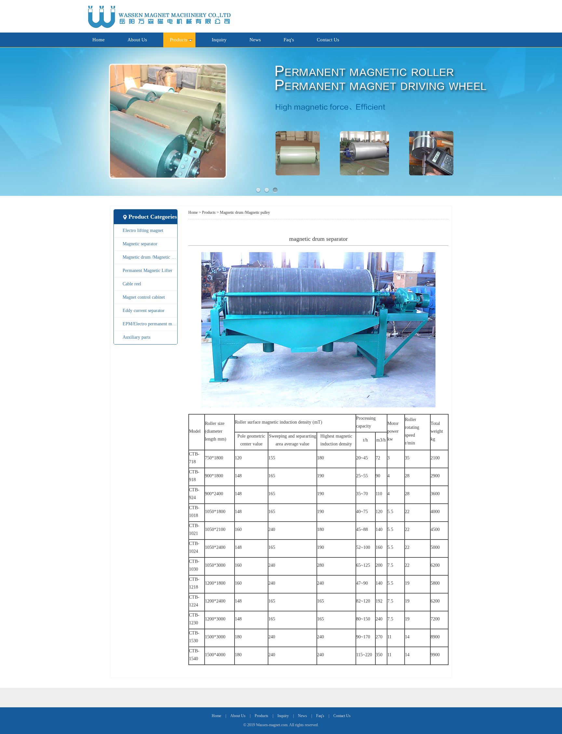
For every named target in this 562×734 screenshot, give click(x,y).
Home (98, 39)
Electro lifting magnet (143, 230)
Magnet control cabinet (144, 297)
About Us (137, 39)
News (255, 39)
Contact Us (328, 39)
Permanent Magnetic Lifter (147, 270)
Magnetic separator (140, 243)
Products (178, 39)
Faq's (289, 39)
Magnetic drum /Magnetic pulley (150, 257)
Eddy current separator (144, 310)
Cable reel (132, 283)
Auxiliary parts (136, 337)
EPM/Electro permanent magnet (150, 323)
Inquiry (219, 39)
